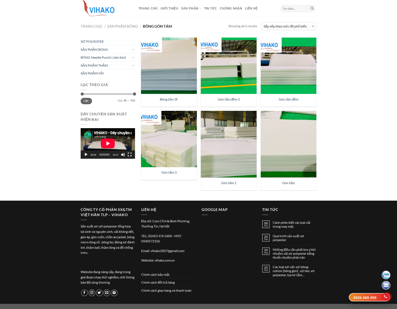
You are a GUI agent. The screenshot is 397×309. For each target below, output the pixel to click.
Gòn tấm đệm (288, 99)
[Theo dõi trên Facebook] (84, 292)
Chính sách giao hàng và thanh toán (166, 290)
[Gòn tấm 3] (169, 139)
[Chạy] (86, 155)
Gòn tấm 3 (169, 172)
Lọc (86, 100)
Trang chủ (148, 8)
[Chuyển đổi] (133, 49)
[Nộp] (312, 8)
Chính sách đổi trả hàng (158, 282)
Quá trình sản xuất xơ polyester (288, 238)
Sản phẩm (189, 8)
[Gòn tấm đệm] (289, 66)
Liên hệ (251, 8)
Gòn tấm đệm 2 (229, 99)
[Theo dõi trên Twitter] (99, 292)
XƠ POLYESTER (92, 41)
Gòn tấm (288, 183)
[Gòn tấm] (289, 144)
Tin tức (210, 8)
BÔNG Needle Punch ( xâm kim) (103, 57)
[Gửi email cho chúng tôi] (106, 292)
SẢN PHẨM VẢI (92, 73)
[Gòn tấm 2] (229, 144)
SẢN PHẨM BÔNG (122, 26)
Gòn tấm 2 (228, 183)
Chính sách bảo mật (155, 274)
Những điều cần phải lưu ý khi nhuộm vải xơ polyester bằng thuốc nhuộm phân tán (294, 253)
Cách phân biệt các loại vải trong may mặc (291, 224)
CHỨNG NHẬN (231, 8)
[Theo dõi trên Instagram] (91, 292)
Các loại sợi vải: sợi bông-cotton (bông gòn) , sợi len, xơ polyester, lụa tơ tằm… (294, 271)
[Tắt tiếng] (123, 155)
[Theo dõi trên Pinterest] (114, 292)
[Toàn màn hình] (130, 155)
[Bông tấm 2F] (169, 66)
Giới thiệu (169, 8)
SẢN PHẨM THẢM (94, 65)
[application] (108, 143)
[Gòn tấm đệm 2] (229, 66)
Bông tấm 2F (169, 99)
